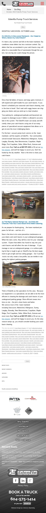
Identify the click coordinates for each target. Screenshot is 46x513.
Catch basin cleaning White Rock (27, 180)
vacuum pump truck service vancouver (17, 184)
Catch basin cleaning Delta (9, 176)
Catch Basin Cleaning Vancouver (10, 180)
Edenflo (42, 184)
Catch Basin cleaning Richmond (20, 178)
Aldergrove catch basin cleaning (21, 161)
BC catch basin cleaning (36, 161)
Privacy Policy (23, 485)
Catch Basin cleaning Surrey (36, 178)
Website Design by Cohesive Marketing (23, 508)
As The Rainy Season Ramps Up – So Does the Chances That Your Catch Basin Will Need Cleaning (22, 223)
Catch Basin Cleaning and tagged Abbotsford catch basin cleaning (18, 345)
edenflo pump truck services (17, 182)
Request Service (23, 440)
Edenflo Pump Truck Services (23, 19)
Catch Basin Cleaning (20, 159)
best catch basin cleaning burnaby (26, 165)
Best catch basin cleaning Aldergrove (31, 163)
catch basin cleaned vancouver (12, 173)
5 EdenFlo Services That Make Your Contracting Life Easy (21, 452)
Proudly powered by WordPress (10, 388)
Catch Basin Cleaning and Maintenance (30, 173)
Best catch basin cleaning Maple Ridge (19, 169)
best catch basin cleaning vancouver (19, 171)
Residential (23, 431)
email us (27, 503)
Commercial (23, 426)
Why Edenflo (23, 422)
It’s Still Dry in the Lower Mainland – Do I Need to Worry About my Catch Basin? (21, 37)
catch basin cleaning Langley (23, 176)
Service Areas (23, 435)
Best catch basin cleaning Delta (23, 167)
